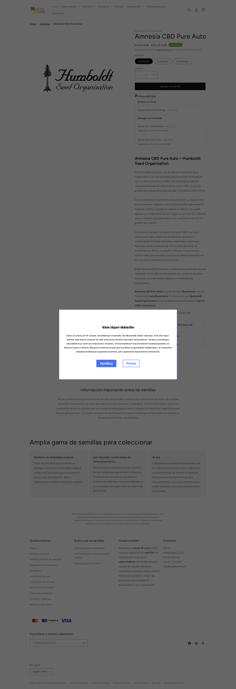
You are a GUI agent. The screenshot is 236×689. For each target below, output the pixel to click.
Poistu (131, 363)
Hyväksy (106, 363)
